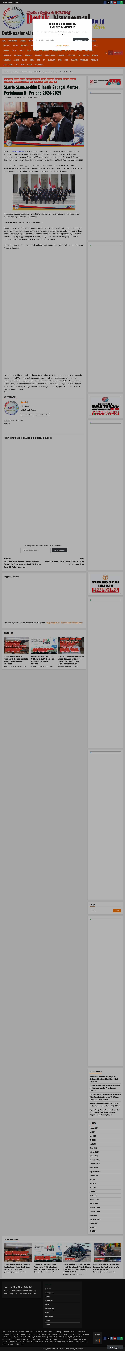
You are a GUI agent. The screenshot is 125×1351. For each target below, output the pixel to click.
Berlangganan (80, 40)
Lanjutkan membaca (62, 46)
